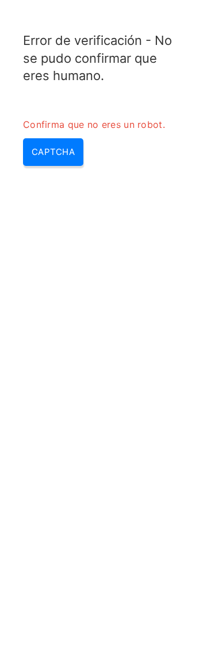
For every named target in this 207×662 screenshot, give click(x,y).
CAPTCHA (53, 151)
